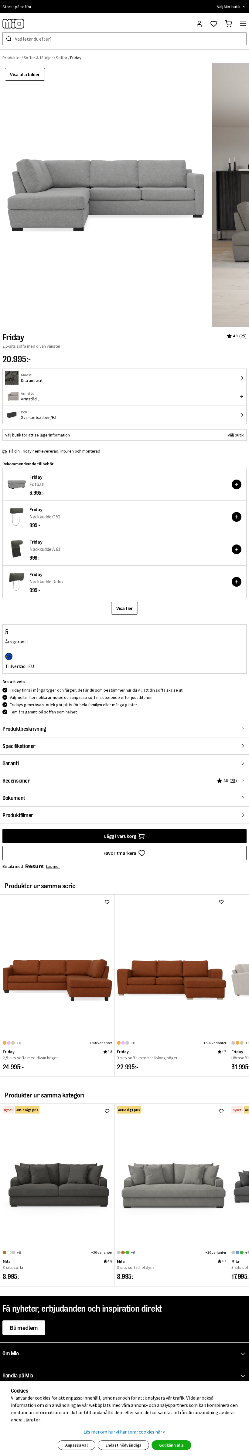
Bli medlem (24, 1327)
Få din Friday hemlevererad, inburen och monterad (54, 451)
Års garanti (16, 642)
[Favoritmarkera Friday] (107, 902)
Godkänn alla (171, 1445)
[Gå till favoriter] (214, 24)
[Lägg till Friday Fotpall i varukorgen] (236, 484)
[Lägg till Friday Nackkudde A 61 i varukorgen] (236, 549)
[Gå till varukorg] (228, 24)
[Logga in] (199, 24)
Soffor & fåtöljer (38, 57)
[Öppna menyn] (243, 24)
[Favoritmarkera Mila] (107, 1111)
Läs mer (53, 866)
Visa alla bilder (25, 74)
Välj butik (236, 435)
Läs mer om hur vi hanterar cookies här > (125, 1432)
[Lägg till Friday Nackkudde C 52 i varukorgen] (236, 517)
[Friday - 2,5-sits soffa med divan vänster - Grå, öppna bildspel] (106, 195)
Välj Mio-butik (228, 6)
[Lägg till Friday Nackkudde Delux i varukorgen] (236, 582)
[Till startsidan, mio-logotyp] (13, 24)
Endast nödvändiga (123, 1445)
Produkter (11, 57)
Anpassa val (76, 1445)
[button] (125, 1353)
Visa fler (124, 608)
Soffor (62, 57)
